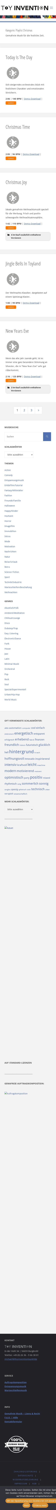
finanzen (39, 739)
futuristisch (32, 745)
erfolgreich (9, 740)
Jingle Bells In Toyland (23, 263)
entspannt (39, 733)
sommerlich (30, 783)
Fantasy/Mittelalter (14, 490)
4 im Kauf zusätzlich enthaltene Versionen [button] (26, 236)
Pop (6, 674)
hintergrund (21, 751)
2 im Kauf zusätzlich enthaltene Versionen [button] (26, 389)
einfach (40, 727)
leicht (32, 764)
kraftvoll (22, 764)
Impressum (20, 1484)
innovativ (30, 758)
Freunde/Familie (13, 500)
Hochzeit (9, 516)
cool (33, 727)
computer (26, 728)
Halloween (10, 505)
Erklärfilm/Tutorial (14, 485)
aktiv (7, 728)
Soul (7, 684)
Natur (7, 557)
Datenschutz (25, 1476)
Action (8, 470)
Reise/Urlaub (11, 562)
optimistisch (14, 777)
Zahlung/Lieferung (25, 1472)
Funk (7, 643)
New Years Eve (17, 330)
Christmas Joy (16, 182)
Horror (8, 521)
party (26, 777)
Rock (7, 679)
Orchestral (10, 669)
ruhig (19, 784)
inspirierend (42, 758)
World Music (11, 699)
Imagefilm (10, 526)
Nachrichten (10, 551)
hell (7, 752)
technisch (38, 789)
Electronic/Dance (13, 638)
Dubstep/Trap (11, 628)
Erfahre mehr (40, 1505)
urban (47, 789)
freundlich (12, 745)
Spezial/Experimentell (15, 689)
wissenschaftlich (20, 794)
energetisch (23, 733)
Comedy (9, 475)
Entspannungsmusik (14, 480)
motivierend (25, 771)
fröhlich (22, 745)
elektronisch (9, 734)
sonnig (43, 783)
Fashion (8, 495)
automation (15, 728)
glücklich (44, 745)
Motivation (10, 546)
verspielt (9, 793)
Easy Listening (11, 633)
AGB (34, 1484)
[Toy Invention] (24, 7)
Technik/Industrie (13, 582)
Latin (7, 659)
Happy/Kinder (11, 511)
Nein (26, 1505)
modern (10, 771)
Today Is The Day (19, 57)
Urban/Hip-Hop (12, 694)
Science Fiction (12, 572)
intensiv (11, 765)
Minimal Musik (12, 664)
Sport (7, 577)
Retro (7, 567)
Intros (7, 536)
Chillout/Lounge (12, 618)
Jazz (6, 654)
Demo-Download (32, 99)
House (8, 648)
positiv (36, 777)
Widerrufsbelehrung (25, 1480)
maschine (41, 765)
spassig (14, 789)
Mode (7, 541)
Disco (7, 623)
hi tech (37, 753)
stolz (29, 790)
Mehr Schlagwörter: (17, 801)
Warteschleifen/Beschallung (18, 587)
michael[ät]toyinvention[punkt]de (21, 1359)
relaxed (46, 778)
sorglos (7, 789)
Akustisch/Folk (12, 608)
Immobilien (10, 531)
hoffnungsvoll (14, 758)
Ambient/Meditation (15, 613)
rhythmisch (11, 783)
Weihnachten (11, 592)
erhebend (22, 739)
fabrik (31, 740)
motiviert (38, 771)
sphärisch (22, 789)
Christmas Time (18, 126)
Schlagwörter (13, 447)
